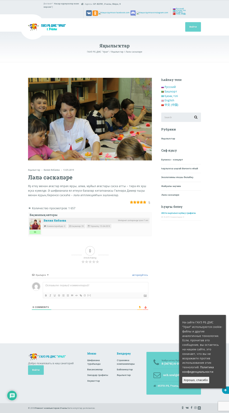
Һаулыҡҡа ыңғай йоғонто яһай (179, 168)
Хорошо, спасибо (196, 380)
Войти (193, 26)
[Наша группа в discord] (133, 13)
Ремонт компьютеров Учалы (51, 408)
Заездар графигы (97, 375)
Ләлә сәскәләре (170, 194)
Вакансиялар (95, 369)
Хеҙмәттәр (93, 380)
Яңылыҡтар (34, 169)
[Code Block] (76, 295)
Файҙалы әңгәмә (171, 186)
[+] (89, 295)
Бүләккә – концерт (172, 159)
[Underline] (54, 295)
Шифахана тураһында (93, 362)
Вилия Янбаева (55, 220)
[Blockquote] (72, 295)
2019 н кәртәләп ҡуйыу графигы (178, 213)
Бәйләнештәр (125, 369)
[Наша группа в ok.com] (95, 13)
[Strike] (59, 295)
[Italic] (50, 295)
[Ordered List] (63, 295)
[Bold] (46, 295)
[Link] (81, 295)
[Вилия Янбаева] (35, 224)
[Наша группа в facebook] (113, 13)
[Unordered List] (68, 295)
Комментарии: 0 (177, 217)
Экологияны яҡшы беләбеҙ (177, 177)
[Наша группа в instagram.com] (152, 13)
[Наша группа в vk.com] (89, 13)
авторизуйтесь (139, 274)
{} (85, 295)
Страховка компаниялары (126, 362)
